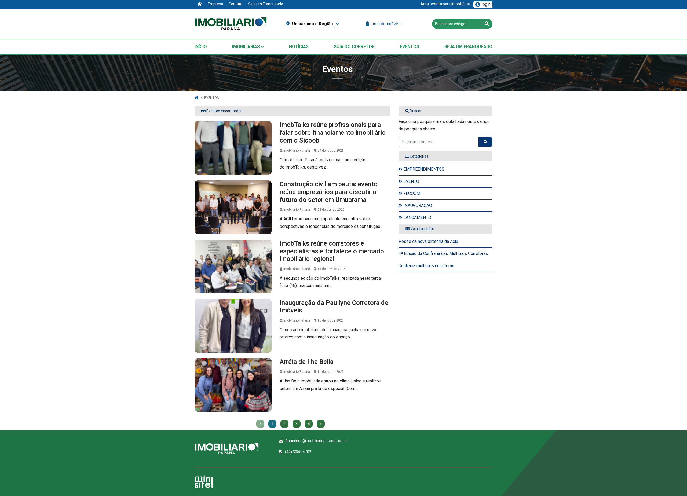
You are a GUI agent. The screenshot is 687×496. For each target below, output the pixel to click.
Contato (235, 4)
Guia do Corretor (354, 46)
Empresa (215, 4)
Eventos (409, 46)
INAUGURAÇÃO (417, 205)
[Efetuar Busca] (486, 24)
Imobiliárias (246, 46)
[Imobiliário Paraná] (231, 24)
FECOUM (411, 193)
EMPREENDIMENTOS (423, 169)
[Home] (200, 4)
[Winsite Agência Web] (204, 481)
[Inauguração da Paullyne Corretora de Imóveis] (233, 326)
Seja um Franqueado (265, 4)
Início (201, 46)
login (486, 4)
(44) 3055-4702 (298, 452)
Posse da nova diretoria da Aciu (428, 241)
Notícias (299, 46)
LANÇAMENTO (416, 217)
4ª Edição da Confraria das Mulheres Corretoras (443, 253)
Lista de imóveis (386, 23)
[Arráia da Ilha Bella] (233, 385)
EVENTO (410, 181)
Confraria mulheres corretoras (426, 265)
